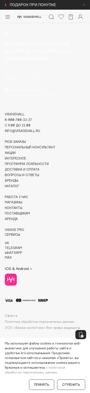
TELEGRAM (13, 248)
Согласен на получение (35, 90)
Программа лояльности (27, 164)
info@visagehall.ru (22, 131)
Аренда (11, 219)
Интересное (15, 158)
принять (41, 384)
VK (7, 243)
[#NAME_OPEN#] (80, 334)
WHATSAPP (13, 253)
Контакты (13, 208)
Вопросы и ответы (22, 175)
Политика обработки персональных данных (39, 322)
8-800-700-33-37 (18, 120)
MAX (8, 257)
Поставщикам (17, 213)
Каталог (12, 186)
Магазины (13, 202)
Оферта (11, 315)
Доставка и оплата (22, 169)
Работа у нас (16, 197)
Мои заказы (15, 142)
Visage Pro (14, 230)
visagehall (14, 114)
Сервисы (12, 234)
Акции (10, 153)
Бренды (11, 180)
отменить (71, 384)
